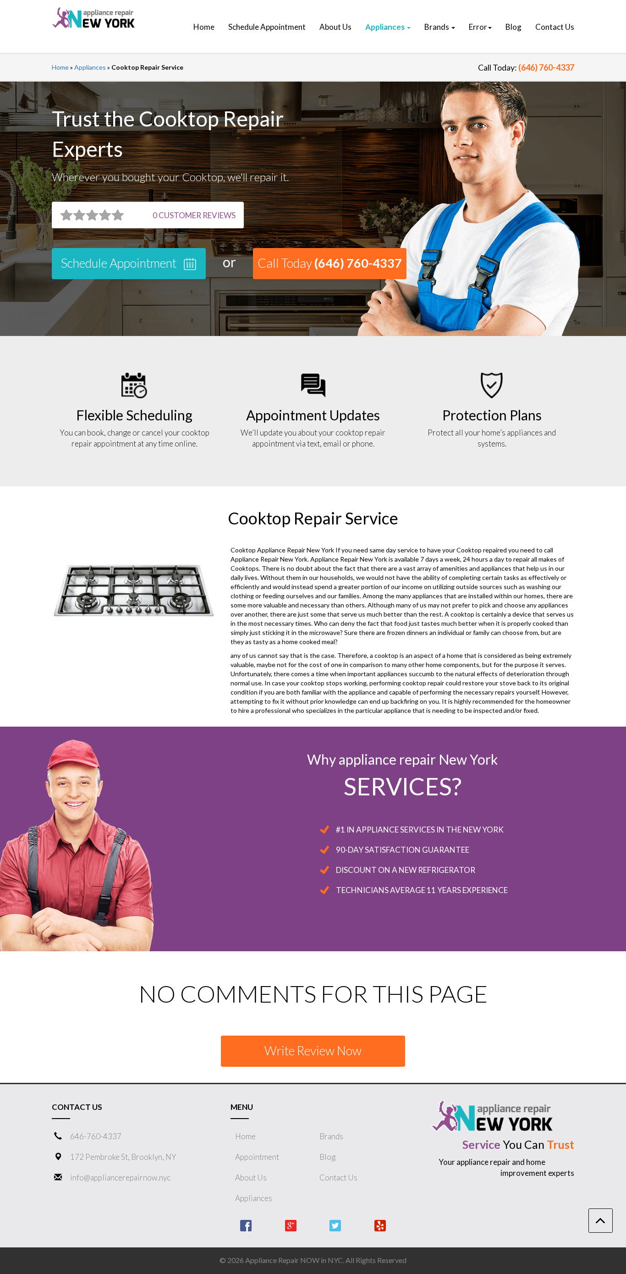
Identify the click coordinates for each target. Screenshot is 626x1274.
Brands (331, 1136)
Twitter (335, 1225)
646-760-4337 (95, 1136)
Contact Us (338, 1177)
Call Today (330, 262)
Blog (327, 1157)
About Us (251, 1177)
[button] (387, 27)
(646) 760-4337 (546, 67)
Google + (291, 1225)
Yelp (380, 1225)
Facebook (246, 1225)
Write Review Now (313, 1050)
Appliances (90, 67)
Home (60, 67)
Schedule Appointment (120, 262)
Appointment (257, 1157)
